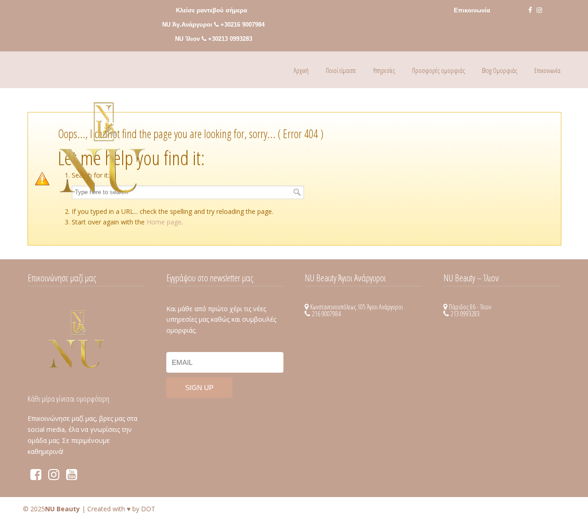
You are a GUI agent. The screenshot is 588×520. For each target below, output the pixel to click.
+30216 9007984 (242, 24)
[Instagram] (539, 10)
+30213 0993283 (230, 38)
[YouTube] (71, 476)
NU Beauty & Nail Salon (102, 156)
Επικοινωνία (472, 10)
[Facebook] (530, 10)
